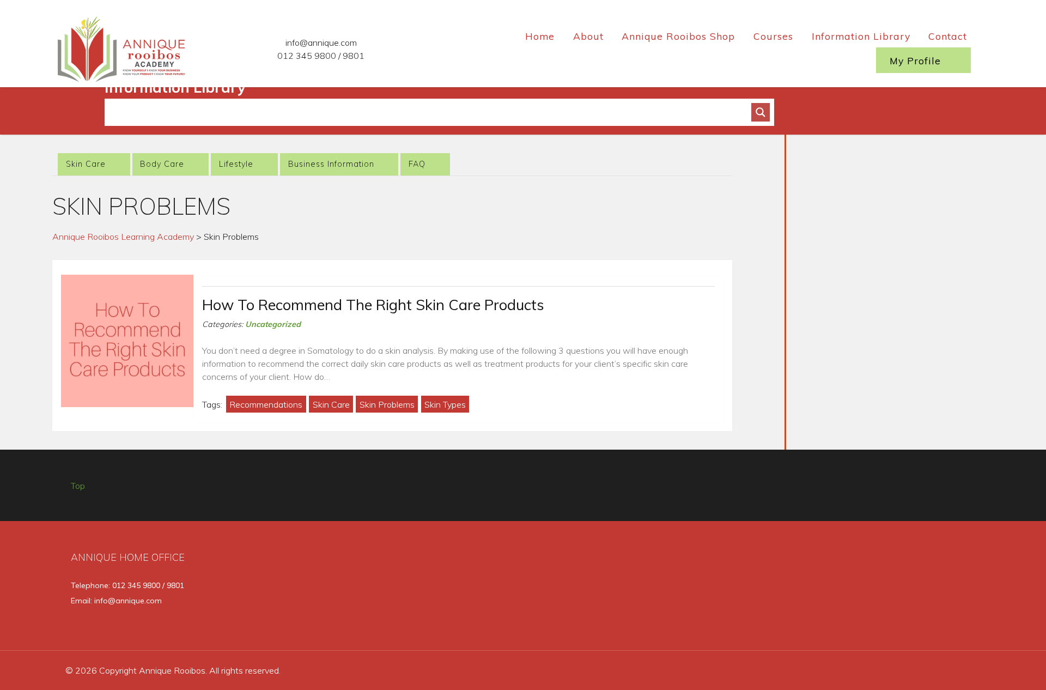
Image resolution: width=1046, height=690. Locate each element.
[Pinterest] (964, 590)
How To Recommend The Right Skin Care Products (373, 304)
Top (78, 485)
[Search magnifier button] (760, 112)
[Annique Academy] (123, 47)
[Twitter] (892, 590)
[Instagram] (929, 590)
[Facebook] (856, 590)
